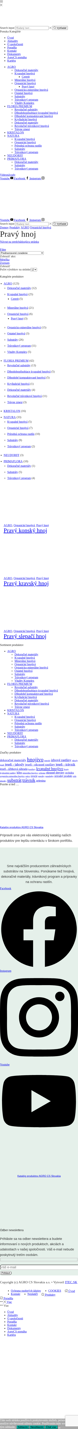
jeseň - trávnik (65, 764)
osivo (27, 776)
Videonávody (7, 174)
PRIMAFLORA (16, 158)
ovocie (34, 776)
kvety (66, 769)
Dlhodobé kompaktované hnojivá (34, 116)
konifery (32, 769)
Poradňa (12, 47)
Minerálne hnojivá (25, 80)
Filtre (3, 249)
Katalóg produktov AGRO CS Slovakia (21, 827)
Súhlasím (23, 1427)
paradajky (49, 776)
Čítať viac (51, 1427)
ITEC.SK (71, 1282)
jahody (75, 761)
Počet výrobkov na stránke (15, 269)
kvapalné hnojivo (49, 768)
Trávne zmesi (22, 129)
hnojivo (35, 759)
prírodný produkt (63, 776)
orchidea (69, 772)
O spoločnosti (15, 44)
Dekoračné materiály (26, 70)
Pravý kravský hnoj (26, 583)
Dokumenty (14, 54)
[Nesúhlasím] (59, 1427)
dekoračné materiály (13, 760)
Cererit (26, 76)
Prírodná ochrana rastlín (28, 145)
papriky (41, 776)
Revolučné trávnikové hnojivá (32, 125)
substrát (14, 780)
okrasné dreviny (55, 772)
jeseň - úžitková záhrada (14, 768)
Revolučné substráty (26, 109)
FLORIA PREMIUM (19, 106)
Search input (7, 27)
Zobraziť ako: (8, 256)
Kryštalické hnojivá (26, 119)
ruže (74, 776)
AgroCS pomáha (17, 57)
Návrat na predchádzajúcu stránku (19, 241)
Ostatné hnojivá (23, 93)
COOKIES (54, 1290)
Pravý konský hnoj (25, 530)
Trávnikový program (26, 99)
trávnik (28, 780)
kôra (19, 772)
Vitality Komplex (24, 102)
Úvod (10, 37)
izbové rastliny (61, 760)
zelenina (41, 780)
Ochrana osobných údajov (26, 1290)
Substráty (20, 96)
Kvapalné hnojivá (25, 73)
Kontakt (12, 50)
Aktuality (12, 40)
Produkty (14, 227)
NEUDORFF (15, 155)
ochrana (42, 773)
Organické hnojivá (25, 83)
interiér (47, 761)
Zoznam (4, 262)
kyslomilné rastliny (8, 773)
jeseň (2, 765)
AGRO (11, 66)
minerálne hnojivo (30, 773)
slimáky (3, 781)
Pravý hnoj (28, 86)
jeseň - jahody (14, 764)
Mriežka (4, 259)
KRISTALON (15, 132)
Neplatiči (32, 1294)
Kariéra (11, 60)
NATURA (13, 135)
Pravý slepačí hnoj (25, 636)
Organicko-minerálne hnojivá (31, 89)
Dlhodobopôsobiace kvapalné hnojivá (36, 112)
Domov (4, 227)
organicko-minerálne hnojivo (12, 776)
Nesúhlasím (37, 1427)
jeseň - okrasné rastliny (40, 764)
